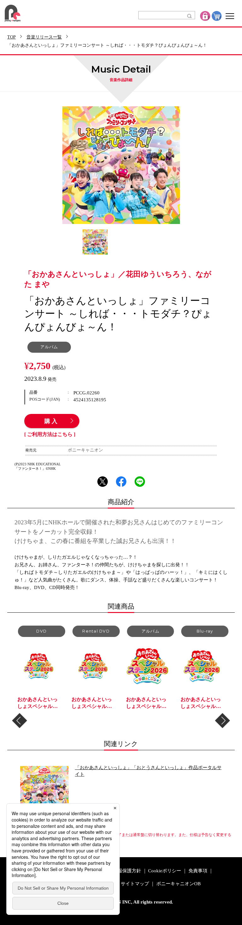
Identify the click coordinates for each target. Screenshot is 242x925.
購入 (51, 421)
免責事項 (197, 871)
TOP (11, 37)
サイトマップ (135, 883)
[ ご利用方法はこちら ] (49, 434)
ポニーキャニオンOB (178, 883)
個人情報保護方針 (122, 871)
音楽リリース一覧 (44, 37)
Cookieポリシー (164, 871)
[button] (19, 720)
